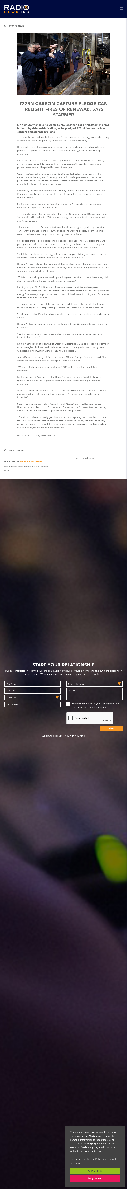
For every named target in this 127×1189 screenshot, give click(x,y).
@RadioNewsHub (31, 461)
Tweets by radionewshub (86, 458)
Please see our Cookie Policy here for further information (94, 1161)
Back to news (16, 26)
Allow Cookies (95, 1170)
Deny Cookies (95, 1178)
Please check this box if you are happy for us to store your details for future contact (96, 705)
